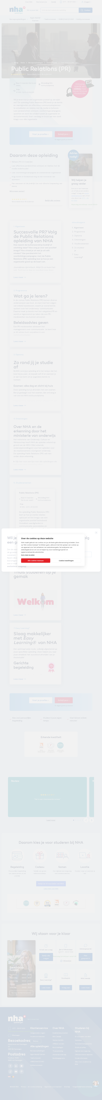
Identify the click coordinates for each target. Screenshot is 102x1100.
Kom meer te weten (28, 555)
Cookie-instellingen (66, 561)
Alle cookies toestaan (36, 561)
